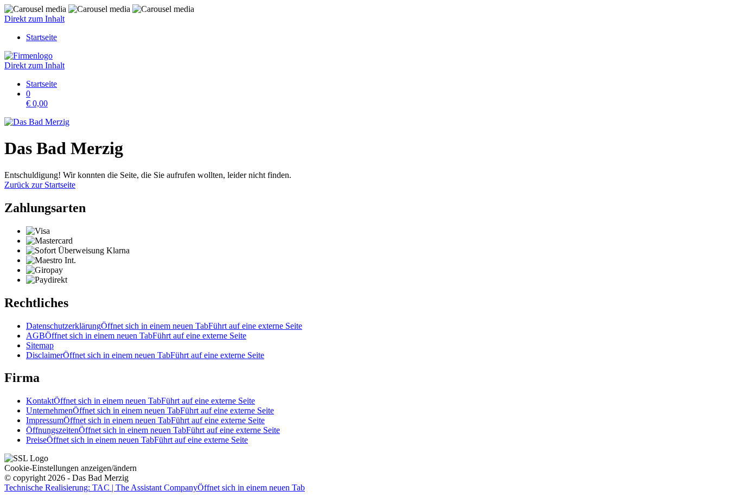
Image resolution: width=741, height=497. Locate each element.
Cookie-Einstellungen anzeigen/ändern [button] (70, 468)
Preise (137, 439)
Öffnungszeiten (153, 430)
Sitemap (40, 345)
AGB (136, 335)
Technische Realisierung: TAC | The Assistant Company (154, 487)
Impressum (145, 420)
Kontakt (140, 400)
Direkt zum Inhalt (34, 18)
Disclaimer (145, 355)
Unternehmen (150, 410)
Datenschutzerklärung (164, 325)
